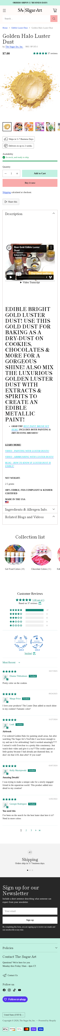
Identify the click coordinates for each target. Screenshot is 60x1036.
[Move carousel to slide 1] (27, 870)
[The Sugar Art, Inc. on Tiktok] (14, 990)
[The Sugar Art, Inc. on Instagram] (9, 990)
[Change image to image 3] (28, 126)
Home (5, 28)
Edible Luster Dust (20, 28)
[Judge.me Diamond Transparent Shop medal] (36, 642)
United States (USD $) (12, 1015)
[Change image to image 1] (7, 126)
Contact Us (13, 975)
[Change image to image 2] (17, 126)
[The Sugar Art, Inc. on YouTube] (19, 990)
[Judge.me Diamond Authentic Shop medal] (20, 642)
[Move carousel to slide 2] (30, 870)
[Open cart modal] (55, 10)
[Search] (53, 18)
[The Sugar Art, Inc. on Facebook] (4, 990)
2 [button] (26, 830)
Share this (12, 201)
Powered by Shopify (47, 1020)
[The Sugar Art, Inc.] (30, 10)
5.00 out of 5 (38, 600)
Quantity (6, 167)
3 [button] (31, 830)
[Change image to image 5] (50, 126)
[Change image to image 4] (39, 126)
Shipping (7, 192)
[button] (40, 53)
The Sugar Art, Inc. (14, 46)
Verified (28, 653)
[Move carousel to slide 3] (32, 870)
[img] (9, 671)
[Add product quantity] (17, 173)
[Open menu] (4, 10)
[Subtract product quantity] (5, 173)
